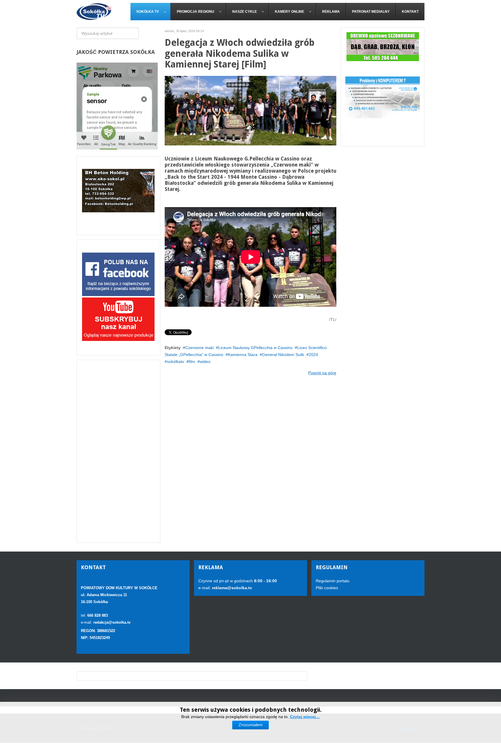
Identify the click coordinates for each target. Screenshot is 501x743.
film (192, 361)
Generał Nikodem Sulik (283, 354)
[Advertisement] (118, 451)
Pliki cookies (327, 587)
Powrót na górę (322, 372)
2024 (313, 354)
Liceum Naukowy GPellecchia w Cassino (255, 347)
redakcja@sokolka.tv (111, 622)
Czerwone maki (199, 347)
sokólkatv (175, 361)
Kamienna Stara (242, 354)
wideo (205, 361)
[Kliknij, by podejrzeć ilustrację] (251, 110)
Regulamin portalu (332, 580)
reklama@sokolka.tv (231, 587)
